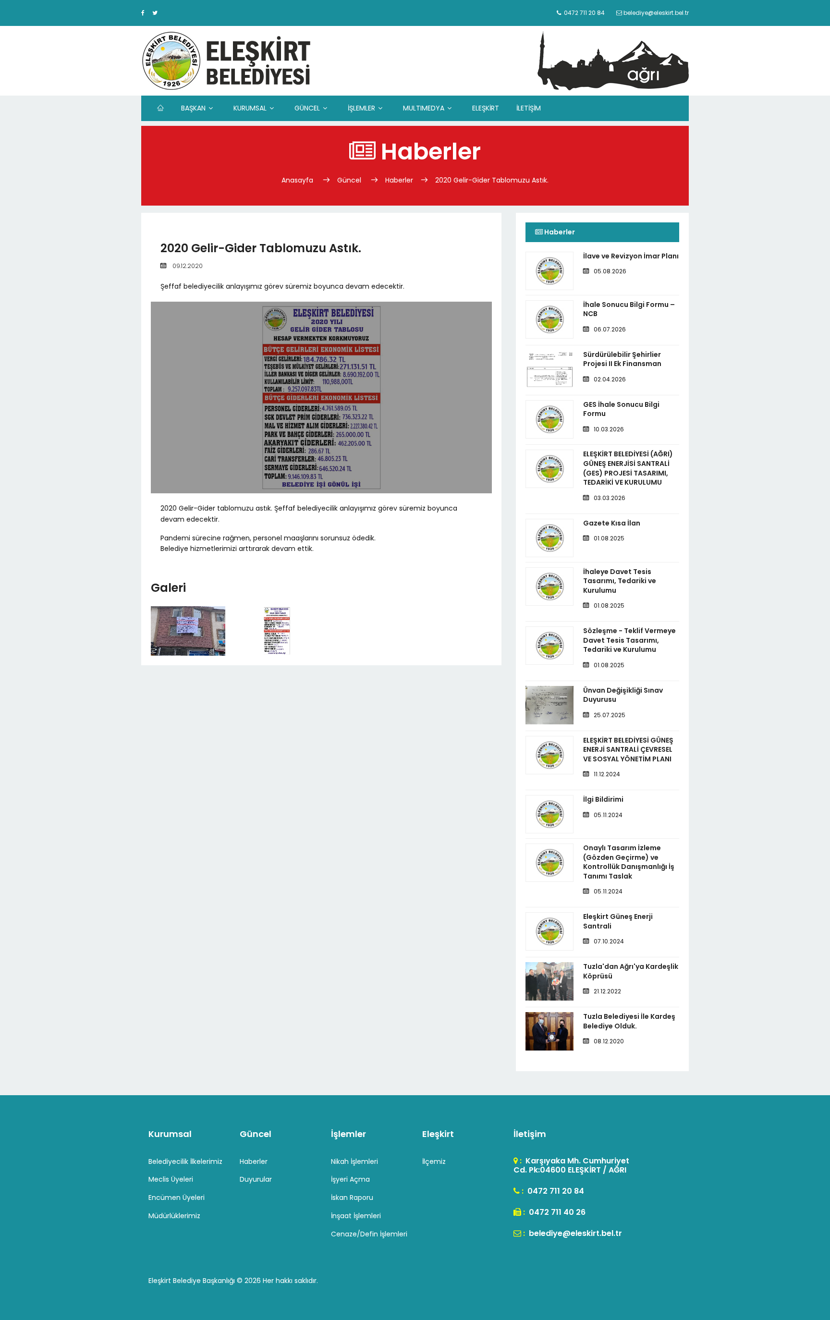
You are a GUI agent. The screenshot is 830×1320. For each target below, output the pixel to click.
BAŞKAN (193, 108)
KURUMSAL (250, 108)
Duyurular (256, 1179)
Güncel (349, 180)
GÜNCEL (307, 108)
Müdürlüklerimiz (174, 1216)
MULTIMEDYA (423, 108)
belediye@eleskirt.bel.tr (574, 1233)
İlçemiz (434, 1161)
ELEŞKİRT (485, 108)
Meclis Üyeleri (170, 1179)
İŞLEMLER (361, 108)
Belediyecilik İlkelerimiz (185, 1161)
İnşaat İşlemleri (356, 1216)
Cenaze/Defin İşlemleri (369, 1234)
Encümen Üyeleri (176, 1197)
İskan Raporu (352, 1197)
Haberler (399, 180)
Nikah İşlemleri (354, 1161)
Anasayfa (298, 180)
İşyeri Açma (350, 1179)
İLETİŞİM (528, 108)
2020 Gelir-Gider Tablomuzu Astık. (492, 180)
